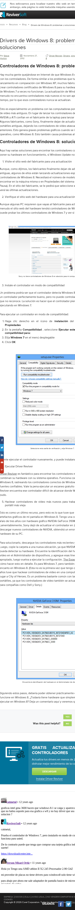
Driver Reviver (55, 56)
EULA (27, 897)
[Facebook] (61, 906)
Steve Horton (4, 57)
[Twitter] (68, 906)
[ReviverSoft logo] (13, 14)
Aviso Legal (38, 897)
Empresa (8, 897)
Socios (19, 897)
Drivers (66, 56)
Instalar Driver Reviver (49, 778)
